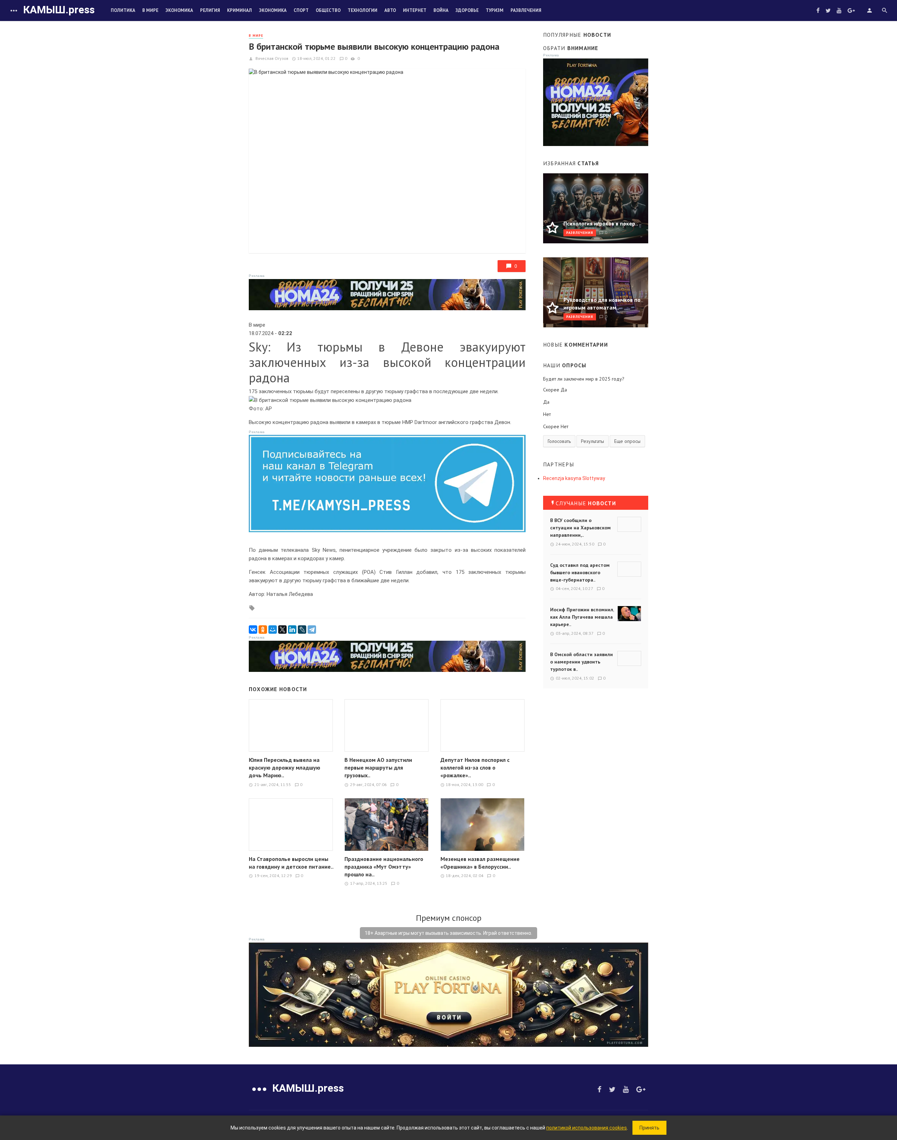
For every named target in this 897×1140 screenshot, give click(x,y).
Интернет (414, 10)
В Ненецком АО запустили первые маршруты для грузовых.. (378, 767)
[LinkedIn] (292, 629)
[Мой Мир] (272, 629)
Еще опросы (627, 441)
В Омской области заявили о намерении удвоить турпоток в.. (581, 661)
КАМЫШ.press (59, 10)
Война (440, 10)
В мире (256, 35)
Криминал (239, 10)
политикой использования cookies (586, 1128)
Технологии (362, 10)
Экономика (179, 10)
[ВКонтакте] (253, 629)
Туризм (495, 10)
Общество (328, 10)
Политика (123, 10)
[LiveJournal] (302, 629)
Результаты (592, 441)
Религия (210, 10)
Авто (390, 10)
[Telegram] (312, 629)
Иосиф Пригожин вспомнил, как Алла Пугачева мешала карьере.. (582, 616)
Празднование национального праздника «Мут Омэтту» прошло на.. (383, 866)
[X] (282, 629)
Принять (649, 1128)
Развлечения (526, 10)
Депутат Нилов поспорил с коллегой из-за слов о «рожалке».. (474, 767)
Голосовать (559, 441)
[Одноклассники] (263, 629)
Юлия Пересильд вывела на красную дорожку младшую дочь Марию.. (284, 767)
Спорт (301, 10)
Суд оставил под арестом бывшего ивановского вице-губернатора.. (580, 572)
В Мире (150, 10)
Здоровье (467, 10)
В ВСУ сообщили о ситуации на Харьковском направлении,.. (580, 527)
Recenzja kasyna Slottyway (574, 478)
